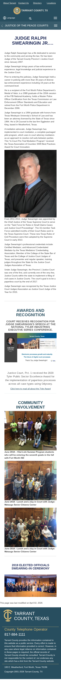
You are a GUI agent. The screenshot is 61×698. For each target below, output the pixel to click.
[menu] (55, 18)
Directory (37, 3)
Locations (51, 3)
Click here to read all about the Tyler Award (30, 388)
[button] (30, 19)
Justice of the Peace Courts (26, 25)
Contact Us (23, 3)
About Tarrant (9, 3)
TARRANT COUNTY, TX (34, 10)
